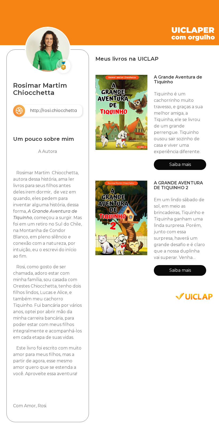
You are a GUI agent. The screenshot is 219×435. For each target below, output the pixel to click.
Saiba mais (180, 164)
